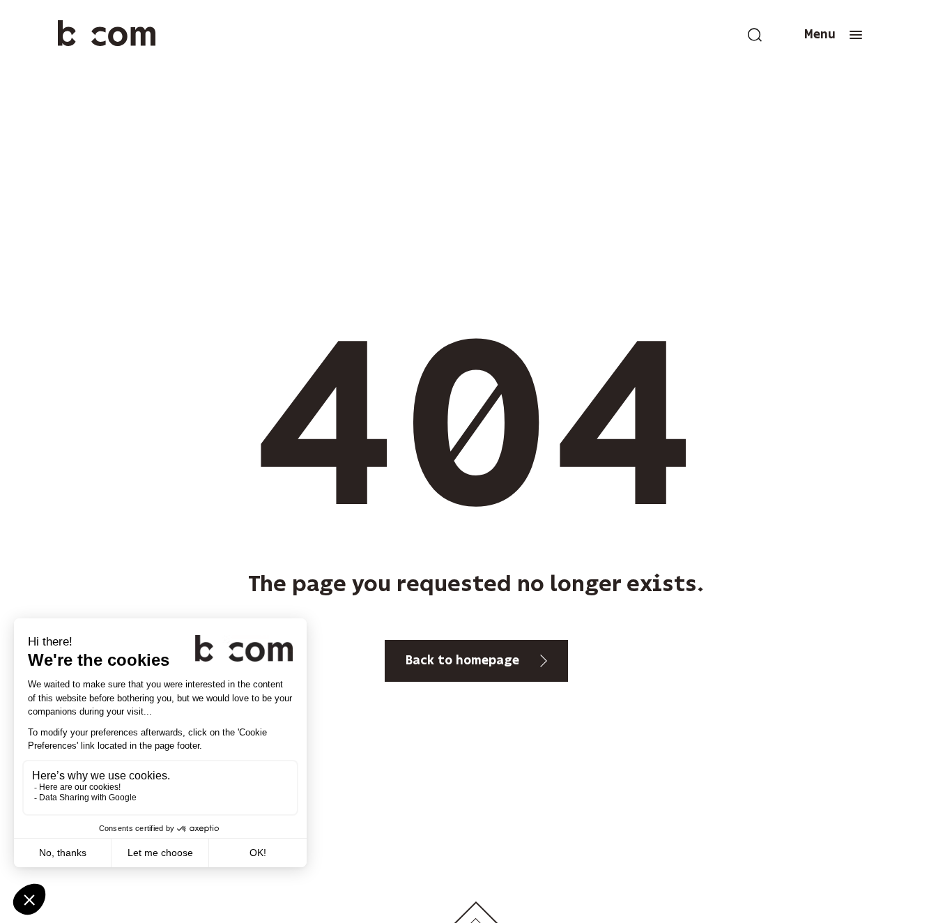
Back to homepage (462, 660)
